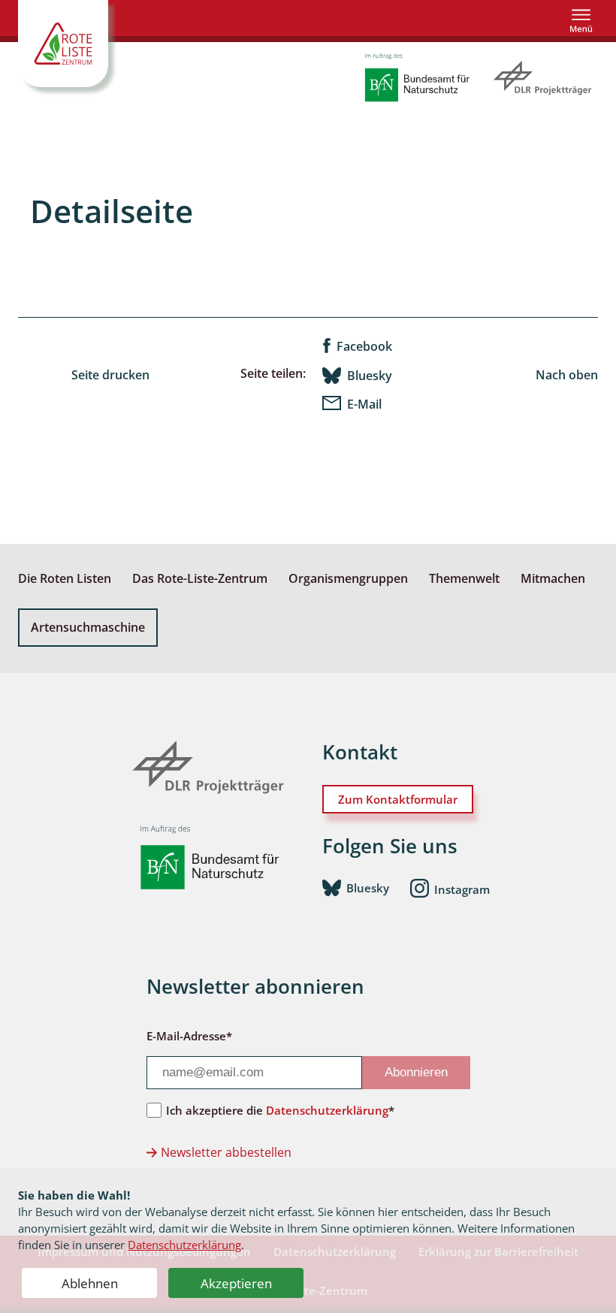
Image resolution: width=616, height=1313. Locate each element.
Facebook (364, 346)
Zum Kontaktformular (397, 799)
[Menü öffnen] (581, 21)
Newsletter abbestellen (226, 1152)
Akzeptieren (236, 1283)
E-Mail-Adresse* (189, 1035)
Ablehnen (90, 1283)
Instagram (462, 889)
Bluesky (369, 375)
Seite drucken (110, 375)
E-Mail (364, 404)
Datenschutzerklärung (184, 1244)
